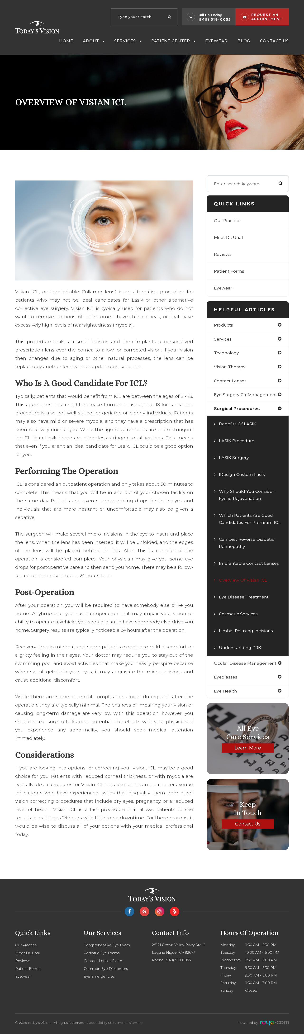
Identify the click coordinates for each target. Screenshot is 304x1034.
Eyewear (216, 40)
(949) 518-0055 (214, 19)
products (223, 325)
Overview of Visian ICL (243, 580)
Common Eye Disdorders (106, 969)
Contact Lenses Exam (103, 961)
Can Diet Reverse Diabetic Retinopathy (246, 543)
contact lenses (230, 380)
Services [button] (125, 40)
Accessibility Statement (106, 1022)
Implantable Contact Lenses (249, 563)
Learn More (247, 748)
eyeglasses (225, 676)
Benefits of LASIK (237, 423)
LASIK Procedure (236, 440)
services (223, 339)
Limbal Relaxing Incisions (246, 630)
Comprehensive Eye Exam (107, 945)
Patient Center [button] (170, 40)
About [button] (91, 40)
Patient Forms (229, 271)
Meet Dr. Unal (228, 237)
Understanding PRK (240, 647)
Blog (244, 40)
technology (226, 352)
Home (66, 40)
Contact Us (274, 40)
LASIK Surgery (234, 457)
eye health (225, 690)
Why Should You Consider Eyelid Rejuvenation (246, 495)
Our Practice (227, 220)
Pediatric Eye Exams (101, 953)
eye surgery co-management (245, 394)
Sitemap (136, 1022)
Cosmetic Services (238, 613)
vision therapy (230, 366)
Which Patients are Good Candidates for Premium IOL (250, 519)
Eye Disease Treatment (244, 596)
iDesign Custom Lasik (242, 474)
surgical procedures (237, 408)
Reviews (223, 254)
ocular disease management (245, 663)
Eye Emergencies (99, 976)
